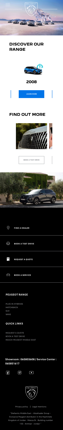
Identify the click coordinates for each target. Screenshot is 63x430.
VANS (8, 314)
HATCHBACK (12, 307)
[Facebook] (8, 372)
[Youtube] (31, 372)
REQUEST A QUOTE (15, 332)
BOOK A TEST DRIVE (15, 336)
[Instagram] (19, 372)
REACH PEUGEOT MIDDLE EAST (21, 339)
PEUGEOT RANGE (17, 295)
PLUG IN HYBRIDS (14, 303)
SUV (7, 310)
